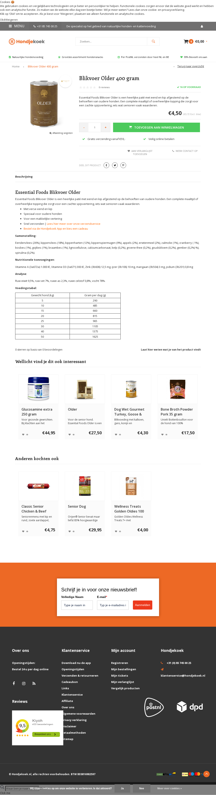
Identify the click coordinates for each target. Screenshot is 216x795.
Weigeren (67, 14)
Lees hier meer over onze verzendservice (73, 224)
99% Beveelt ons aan (195, 57)
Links (65, 688)
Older (72, 409)
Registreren (119, 663)
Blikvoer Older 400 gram (43, 66)
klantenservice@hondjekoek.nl (183, 675)
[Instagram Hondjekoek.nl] (23, 683)
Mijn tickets (119, 675)
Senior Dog (77, 506)
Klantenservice (72, 694)
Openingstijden (73, 669)
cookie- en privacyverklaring (166, 10)
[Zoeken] (153, 41)
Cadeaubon (70, 682)
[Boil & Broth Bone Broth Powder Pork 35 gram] (178, 389)
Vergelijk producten (125, 688)
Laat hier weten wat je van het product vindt (171, 349)
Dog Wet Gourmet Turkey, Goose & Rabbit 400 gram (129, 412)
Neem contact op (187, 150)
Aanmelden (142, 605)
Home (16, 66)
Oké (2, 20)
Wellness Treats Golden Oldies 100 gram (129, 509)
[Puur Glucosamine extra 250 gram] (38, 389)
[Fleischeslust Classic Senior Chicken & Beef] (38, 486)
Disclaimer (69, 726)
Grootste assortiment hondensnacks (82, 57)
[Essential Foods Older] (85, 389)
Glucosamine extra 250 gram (37, 412)
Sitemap (67, 739)
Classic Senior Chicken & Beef (34, 509)
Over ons (68, 707)
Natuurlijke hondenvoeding (27, 57)
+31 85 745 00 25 (47, 26)
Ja (122, 788)
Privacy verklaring (74, 720)
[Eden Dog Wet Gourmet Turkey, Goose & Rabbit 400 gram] (131, 389)
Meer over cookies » (169, 788)
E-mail (102, 597)
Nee (141, 788)
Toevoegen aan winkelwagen (159, 127)
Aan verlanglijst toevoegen (142, 152)
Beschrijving (24, 176)
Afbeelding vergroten (63, 133)
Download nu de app (76, 663)
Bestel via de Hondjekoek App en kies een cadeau (56, 228)
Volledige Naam (72, 597)
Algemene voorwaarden (78, 714)
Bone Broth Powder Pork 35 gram (177, 412)
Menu (18, 26)
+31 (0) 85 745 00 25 (179, 663)
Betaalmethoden (74, 733)
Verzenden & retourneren (80, 675)
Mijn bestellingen (123, 669)
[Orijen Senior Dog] (85, 486)
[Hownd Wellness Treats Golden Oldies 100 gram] (131, 486)
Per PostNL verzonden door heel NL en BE (145, 57)
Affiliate (67, 701)
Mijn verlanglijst (122, 682)
